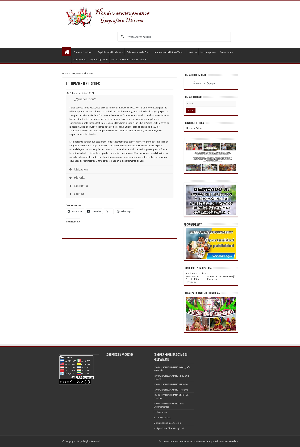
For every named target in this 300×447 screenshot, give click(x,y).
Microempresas (208, 52)
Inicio (66, 51)
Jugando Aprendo (99, 59)
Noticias (193, 52)
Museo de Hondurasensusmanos (127, 59)
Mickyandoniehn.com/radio (167, 423)
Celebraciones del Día (137, 52)
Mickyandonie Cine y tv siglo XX (169, 428)
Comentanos (226, 52)
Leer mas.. (191, 282)
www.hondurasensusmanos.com (180, 441)
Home (65, 73)
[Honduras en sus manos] (108, 15)
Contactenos (79, 59)
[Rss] (160, 441)
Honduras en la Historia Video (168, 52)
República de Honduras (109, 52)
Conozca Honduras (82, 52)
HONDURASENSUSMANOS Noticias (171, 384)
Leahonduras (160, 412)
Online (194, 128)
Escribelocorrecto (162, 417)
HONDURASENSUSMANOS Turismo (171, 389)
